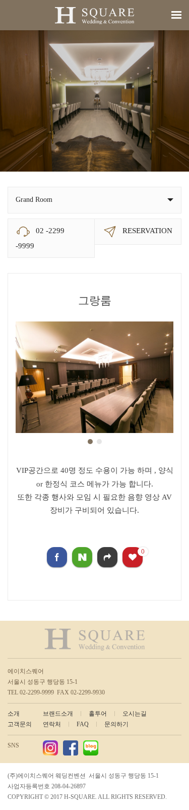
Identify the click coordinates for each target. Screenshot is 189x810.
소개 (14, 713)
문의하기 (116, 724)
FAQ (83, 724)
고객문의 (20, 724)
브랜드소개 (58, 713)
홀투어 (98, 713)
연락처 (52, 724)
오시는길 (134, 713)
